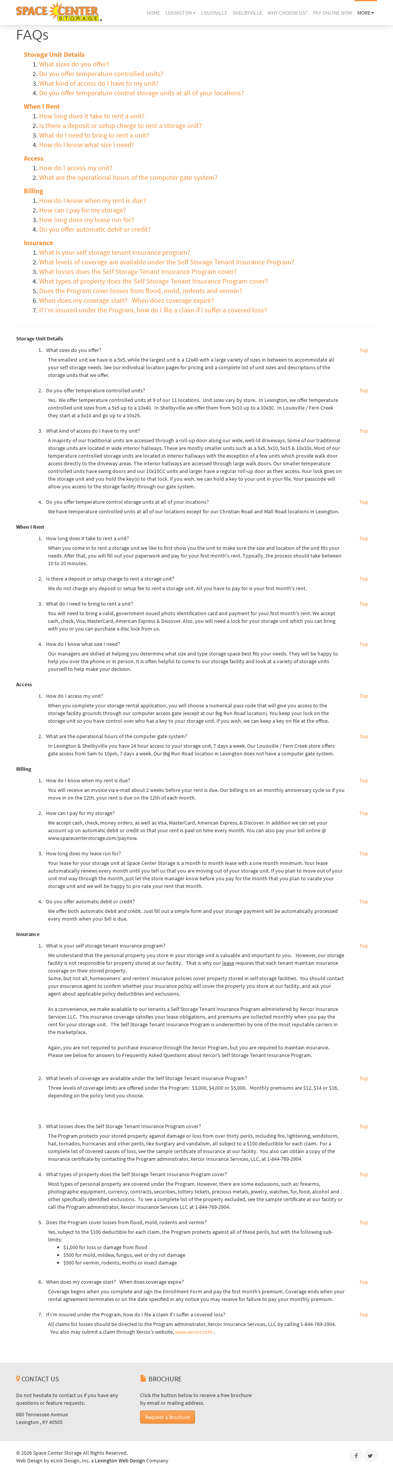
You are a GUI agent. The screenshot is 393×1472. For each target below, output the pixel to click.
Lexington (178, 12)
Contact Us (39, 1378)
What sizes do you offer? (74, 64)
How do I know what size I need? (86, 145)
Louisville (214, 12)
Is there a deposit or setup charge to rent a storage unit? (120, 125)
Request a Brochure (167, 1417)
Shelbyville (247, 12)
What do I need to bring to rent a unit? (94, 135)
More (363, 12)
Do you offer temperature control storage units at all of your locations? (141, 93)
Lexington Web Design (120, 1460)
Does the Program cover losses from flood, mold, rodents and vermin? (140, 291)
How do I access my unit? (75, 168)
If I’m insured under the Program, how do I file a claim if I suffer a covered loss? (153, 310)
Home (153, 12)
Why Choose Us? (287, 12)
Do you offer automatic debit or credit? (95, 229)
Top (363, 350)
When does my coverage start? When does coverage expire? (128, 300)
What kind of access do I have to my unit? (99, 83)
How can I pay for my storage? (82, 210)
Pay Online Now (332, 12)
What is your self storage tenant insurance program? (115, 252)
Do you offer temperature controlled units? (101, 74)
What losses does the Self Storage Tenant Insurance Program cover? (138, 271)
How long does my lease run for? (86, 220)
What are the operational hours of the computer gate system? (128, 177)
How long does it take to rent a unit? (92, 116)
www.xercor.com (193, 1331)
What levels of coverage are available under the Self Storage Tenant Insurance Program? (166, 262)
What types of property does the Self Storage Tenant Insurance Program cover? (153, 281)
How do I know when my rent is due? (92, 200)
